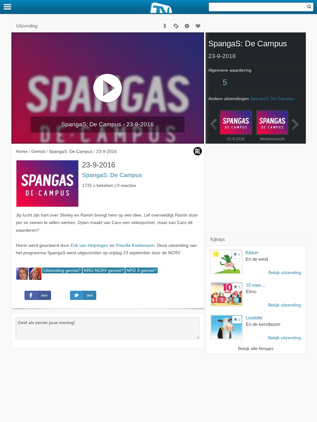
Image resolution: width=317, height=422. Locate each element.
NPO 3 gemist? (141, 270)
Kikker (251, 252)
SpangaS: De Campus (112, 175)
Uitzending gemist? (62, 270)
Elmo (251, 291)
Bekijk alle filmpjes (256, 348)
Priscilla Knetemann (135, 245)
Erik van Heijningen (89, 245)
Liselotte (254, 317)
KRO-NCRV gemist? (104, 270)
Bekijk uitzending (284, 272)
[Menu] (7, 7)
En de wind (256, 259)
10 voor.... (256, 285)
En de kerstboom (263, 324)
